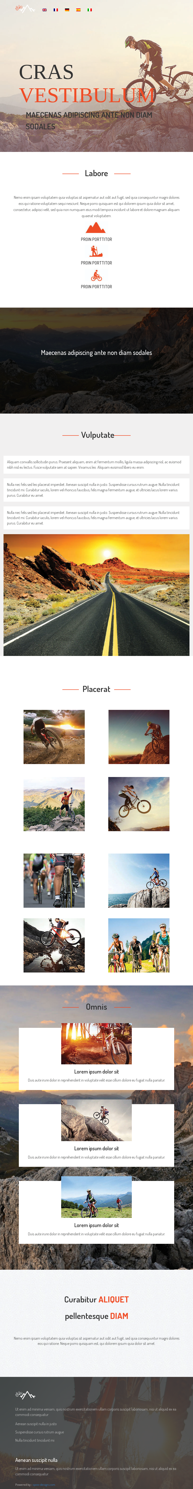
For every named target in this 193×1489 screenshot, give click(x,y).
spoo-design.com (44, 1485)
